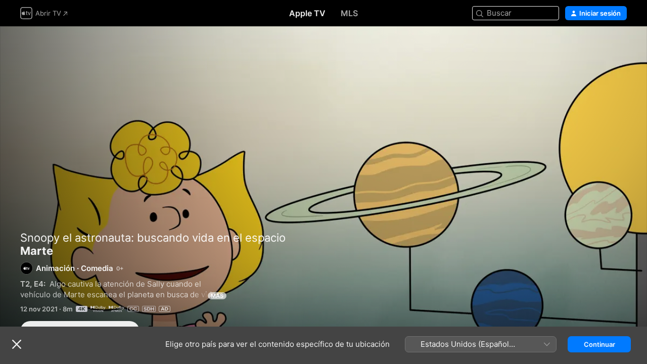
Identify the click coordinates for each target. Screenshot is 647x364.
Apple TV (307, 13)
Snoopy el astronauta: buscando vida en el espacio (153, 237)
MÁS (217, 295)
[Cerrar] (16, 344)
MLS (349, 13)
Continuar (599, 344)
